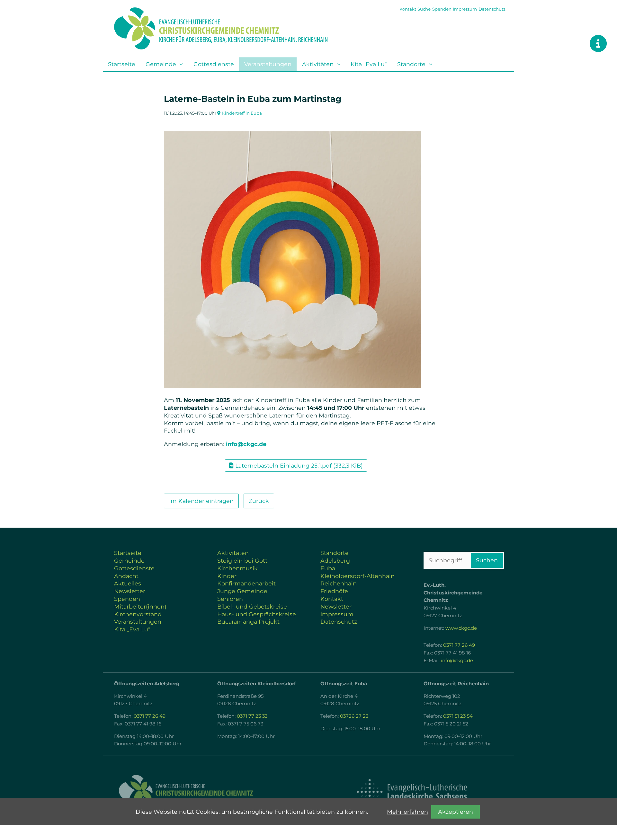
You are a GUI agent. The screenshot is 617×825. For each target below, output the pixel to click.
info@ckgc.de (246, 444)
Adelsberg (335, 560)
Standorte (411, 64)
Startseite (121, 64)
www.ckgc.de (461, 628)
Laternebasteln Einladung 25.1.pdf (299, 465)
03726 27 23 (354, 716)
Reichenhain (338, 583)
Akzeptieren (455, 811)
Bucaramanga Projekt (248, 621)
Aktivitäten (318, 64)
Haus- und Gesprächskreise (256, 614)
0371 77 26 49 (459, 645)
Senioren (230, 598)
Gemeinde (161, 64)
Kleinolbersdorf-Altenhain (357, 576)
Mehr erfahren (407, 811)
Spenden (442, 9)
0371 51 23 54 (458, 716)
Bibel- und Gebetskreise (252, 606)
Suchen (487, 560)
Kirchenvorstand (138, 614)
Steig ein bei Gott (242, 560)
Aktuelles (127, 583)
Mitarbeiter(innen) (140, 606)
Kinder (227, 576)
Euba (327, 568)
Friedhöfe (334, 591)
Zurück (259, 500)
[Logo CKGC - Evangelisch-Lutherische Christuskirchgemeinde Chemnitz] (205, 792)
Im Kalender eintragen (201, 500)
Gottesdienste (213, 64)
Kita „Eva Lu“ (369, 64)
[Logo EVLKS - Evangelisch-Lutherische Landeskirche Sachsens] (411, 792)
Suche (424, 9)
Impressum (465, 9)
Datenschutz (491, 9)
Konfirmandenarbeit (246, 583)
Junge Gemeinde (242, 591)
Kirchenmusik (237, 568)
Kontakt (407, 9)
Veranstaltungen (267, 64)
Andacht (126, 576)
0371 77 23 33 (252, 716)
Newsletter (129, 591)
